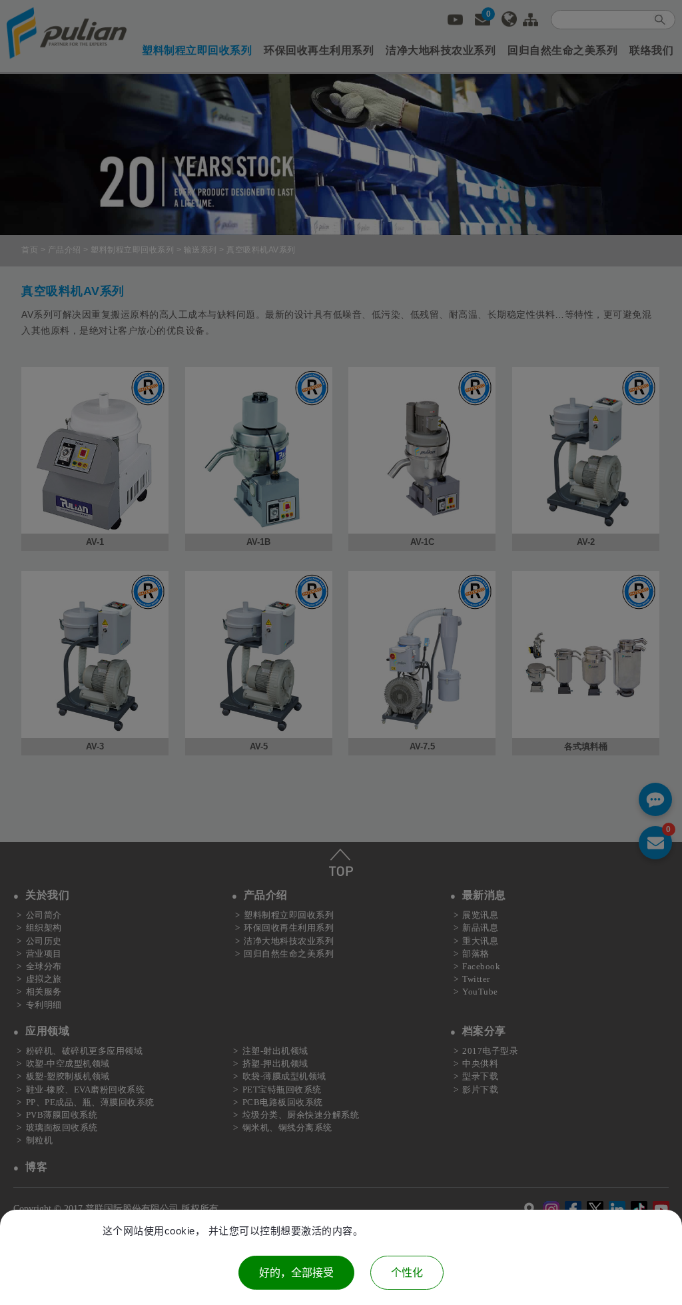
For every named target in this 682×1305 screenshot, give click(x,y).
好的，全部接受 (296, 1272)
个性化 (407, 1272)
